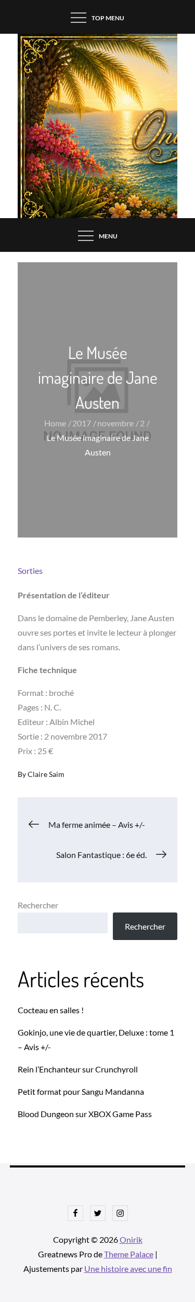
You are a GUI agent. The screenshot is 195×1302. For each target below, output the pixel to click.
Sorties (30, 570)
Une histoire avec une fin (128, 1268)
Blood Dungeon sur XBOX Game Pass (85, 1114)
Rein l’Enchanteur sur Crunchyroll (78, 1069)
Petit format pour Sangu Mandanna (81, 1091)
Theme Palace (128, 1254)
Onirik (131, 1239)
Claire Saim (46, 774)
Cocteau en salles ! (51, 1010)
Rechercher (38, 905)
